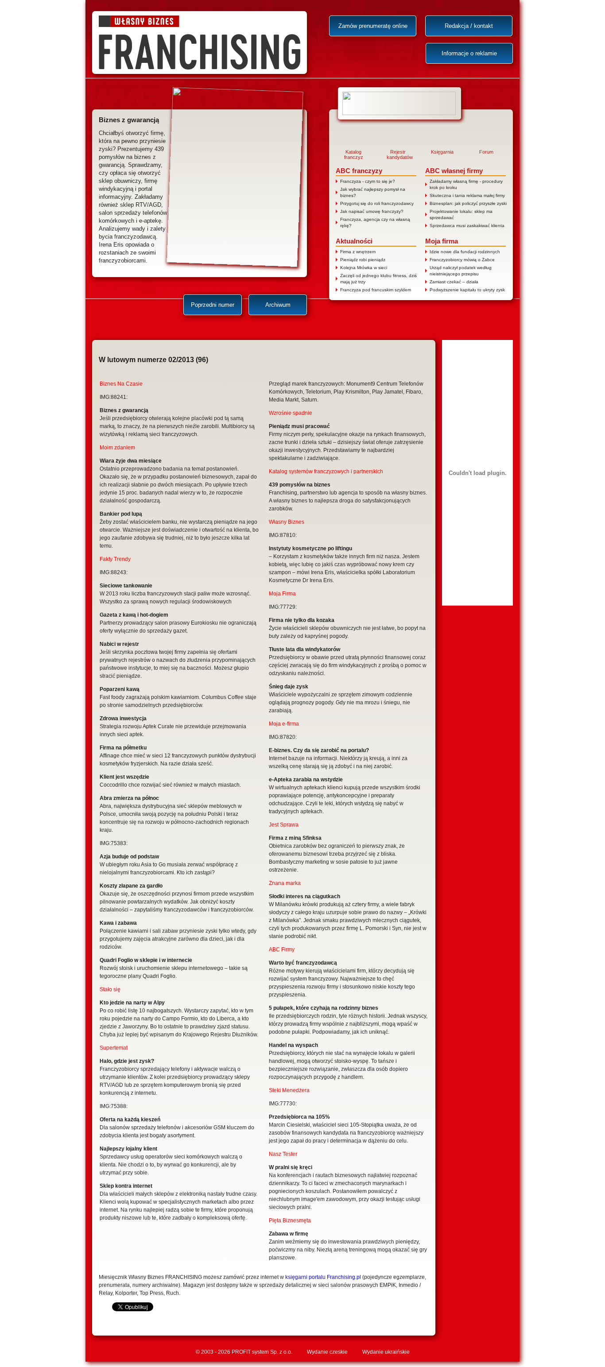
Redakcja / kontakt (469, 26)
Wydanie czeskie (327, 1352)
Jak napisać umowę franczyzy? (371, 211)
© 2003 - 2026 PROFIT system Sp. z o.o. (244, 1352)
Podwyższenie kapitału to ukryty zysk (467, 289)
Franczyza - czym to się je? (367, 181)
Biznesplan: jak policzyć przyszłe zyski (468, 203)
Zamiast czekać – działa (454, 281)
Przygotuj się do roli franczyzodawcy (377, 203)
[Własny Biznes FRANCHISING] (199, 42)
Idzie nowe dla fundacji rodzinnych (465, 251)
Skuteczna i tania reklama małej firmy (467, 195)
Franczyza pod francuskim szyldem (375, 289)
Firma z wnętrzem (358, 251)
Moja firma (441, 241)
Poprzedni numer (212, 304)
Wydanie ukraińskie (386, 1352)
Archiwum (278, 304)
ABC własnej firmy (454, 170)
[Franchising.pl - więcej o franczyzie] (399, 103)
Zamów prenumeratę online (372, 26)
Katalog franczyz (353, 154)
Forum (486, 151)
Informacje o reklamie (469, 53)
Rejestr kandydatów (398, 154)
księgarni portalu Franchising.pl (323, 1277)
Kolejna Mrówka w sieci (363, 267)
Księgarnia (442, 151)
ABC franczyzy (359, 170)
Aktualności (354, 241)
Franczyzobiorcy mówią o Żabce (462, 259)
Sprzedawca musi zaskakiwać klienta (467, 225)
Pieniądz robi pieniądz (362, 259)
